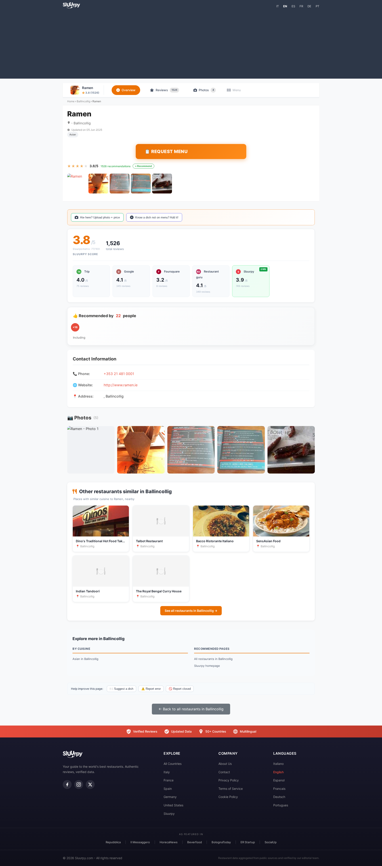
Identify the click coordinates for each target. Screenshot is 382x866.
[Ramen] (77, 183)
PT (317, 6)
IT (277, 6)
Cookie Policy (228, 797)
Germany (170, 797)
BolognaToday (221, 842)
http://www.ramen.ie (121, 385)
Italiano (278, 764)
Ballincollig (83, 101)
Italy (167, 772)
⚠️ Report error (151, 688)
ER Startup (248, 842)
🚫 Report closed (180, 688)
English (278, 772)
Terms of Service (230, 788)
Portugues (280, 805)
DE (309, 6)
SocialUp (271, 842)
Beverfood (194, 842)
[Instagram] (78, 784)
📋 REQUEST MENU (166, 151)
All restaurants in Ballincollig (213, 659)
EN (285, 6)
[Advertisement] (191, 43)
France (169, 780)
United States (173, 805)
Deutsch (279, 797)
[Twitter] (90, 784)
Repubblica (113, 842)
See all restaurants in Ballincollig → (191, 610)
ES (293, 6)
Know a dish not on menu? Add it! (156, 217)
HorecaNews (169, 842)
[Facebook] (67, 784)
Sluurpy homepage (207, 665)
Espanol (279, 780)
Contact (224, 772)
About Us (225, 764)
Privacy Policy (228, 780)
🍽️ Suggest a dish (121, 688)
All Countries (172, 764)
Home (70, 101)
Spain (168, 788)
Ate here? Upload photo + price (100, 217)
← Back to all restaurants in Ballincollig (191, 709)
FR (301, 6)
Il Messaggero (140, 842)
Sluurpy (169, 813)
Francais (279, 788)
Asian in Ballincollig (85, 659)
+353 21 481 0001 (119, 373)
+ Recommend (143, 166)
